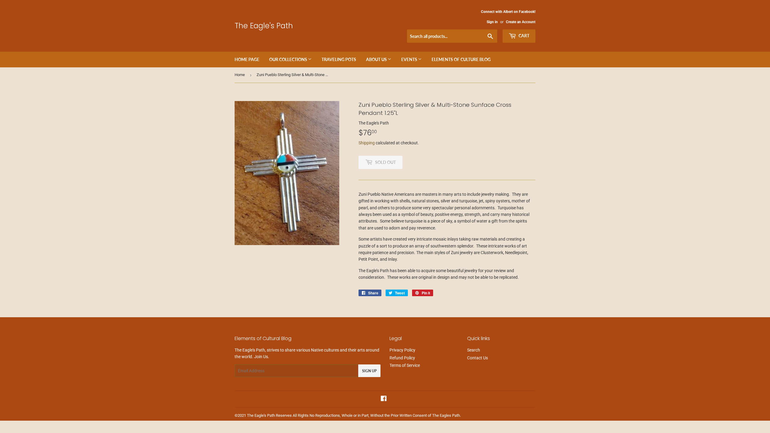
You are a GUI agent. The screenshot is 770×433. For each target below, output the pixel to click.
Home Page (247, 59)
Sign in (492, 22)
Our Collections (288, 59)
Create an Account (520, 22)
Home (240, 74)
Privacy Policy (402, 350)
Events (409, 59)
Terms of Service (405, 365)
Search (473, 350)
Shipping (367, 142)
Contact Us (477, 357)
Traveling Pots (339, 59)
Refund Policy (402, 357)
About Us (377, 59)
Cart (523, 35)
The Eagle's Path (264, 26)
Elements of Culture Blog (461, 59)
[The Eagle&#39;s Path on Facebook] (383, 399)
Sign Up (369, 371)
